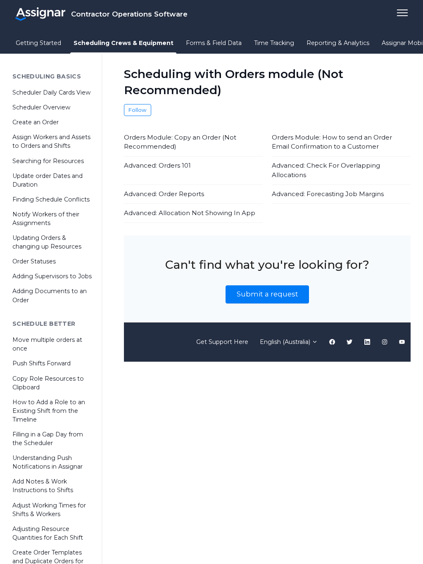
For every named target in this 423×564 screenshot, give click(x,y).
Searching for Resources (48, 161)
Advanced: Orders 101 (157, 165)
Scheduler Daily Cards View (51, 92)
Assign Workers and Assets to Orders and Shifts (51, 141)
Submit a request (267, 294)
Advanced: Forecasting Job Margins (328, 194)
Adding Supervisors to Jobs (52, 276)
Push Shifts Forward (41, 363)
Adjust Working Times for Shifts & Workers (49, 510)
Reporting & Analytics (338, 43)
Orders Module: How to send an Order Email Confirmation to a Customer (332, 142)
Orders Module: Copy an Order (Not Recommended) (180, 142)
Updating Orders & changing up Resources (46, 242)
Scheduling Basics (46, 76)
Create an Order (35, 122)
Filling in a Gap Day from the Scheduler (47, 439)
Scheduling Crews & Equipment (123, 43)
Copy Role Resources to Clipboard (48, 383)
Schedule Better (43, 323)
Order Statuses (34, 261)
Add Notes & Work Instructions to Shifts (42, 486)
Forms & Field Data (214, 43)
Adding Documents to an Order (49, 295)
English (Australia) (286, 342)
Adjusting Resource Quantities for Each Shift (47, 533)
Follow (137, 110)
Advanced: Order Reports (164, 194)
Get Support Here (222, 342)
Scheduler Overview (41, 107)
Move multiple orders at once (47, 344)
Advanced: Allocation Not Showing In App (189, 213)
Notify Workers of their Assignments (45, 219)
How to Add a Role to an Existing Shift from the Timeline (48, 410)
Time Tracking (274, 43)
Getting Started (38, 43)
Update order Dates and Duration (47, 180)
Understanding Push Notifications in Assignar (47, 462)
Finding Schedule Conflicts (51, 199)
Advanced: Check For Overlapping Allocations (326, 170)
